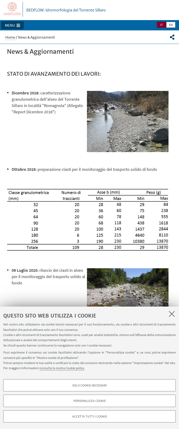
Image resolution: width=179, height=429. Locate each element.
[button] (12, 25)
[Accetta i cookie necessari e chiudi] (172, 314)
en (171, 25)
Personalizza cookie (89, 401)
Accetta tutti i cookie (89, 416)
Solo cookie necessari (89, 385)
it (161, 25)
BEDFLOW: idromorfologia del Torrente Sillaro (66, 10)
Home (10, 37)
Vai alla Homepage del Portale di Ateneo (12, 9)
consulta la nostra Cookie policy (62, 368)
